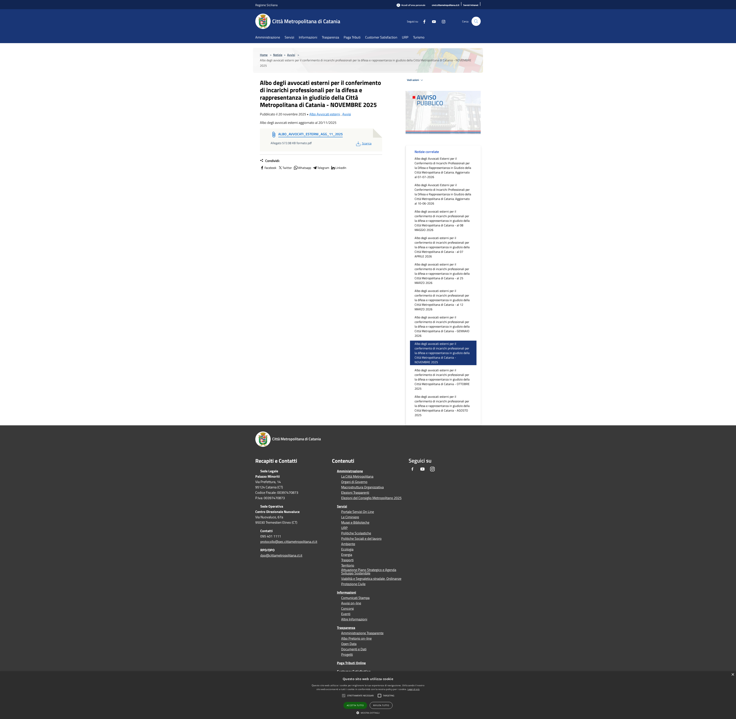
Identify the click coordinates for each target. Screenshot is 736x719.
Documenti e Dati (353, 649)
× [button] (732, 674)
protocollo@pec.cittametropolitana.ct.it (288, 541)
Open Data (348, 644)
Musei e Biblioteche (355, 522)
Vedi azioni (413, 80)
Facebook (270, 167)
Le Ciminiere (350, 517)
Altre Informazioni (354, 619)
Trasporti (347, 560)
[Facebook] (423, 21)
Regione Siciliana (266, 5)
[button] (360, 695)
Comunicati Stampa (355, 598)
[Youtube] (432, 21)
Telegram (323, 167)
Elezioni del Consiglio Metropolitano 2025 (371, 498)
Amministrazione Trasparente (362, 633)
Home (264, 55)
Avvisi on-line (351, 603)
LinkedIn (340, 167)
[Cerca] (476, 21)
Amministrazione (350, 471)
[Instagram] (442, 21)
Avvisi (291, 55)
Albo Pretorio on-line (356, 638)
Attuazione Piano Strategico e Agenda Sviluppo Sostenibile (368, 571)
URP (344, 528)
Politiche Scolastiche (356, 533)
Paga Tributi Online (351, 663)
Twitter (287, 167)
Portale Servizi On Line (357, 512)
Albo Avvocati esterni (324, 114)
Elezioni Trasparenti (355, 492)
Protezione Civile (353, 584)
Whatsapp (304, 167)
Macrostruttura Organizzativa (362, 487)
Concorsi (347, 608)
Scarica (366, 143)
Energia (346, 554)
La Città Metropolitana (357, 476)
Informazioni (346, 592)
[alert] (368, 695)
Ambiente (348, 544)
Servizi (342, 506)
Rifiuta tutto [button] (381, 705)
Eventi (345, 614)
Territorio (347, 565)
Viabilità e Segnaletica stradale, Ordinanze (371, 578)
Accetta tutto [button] (355, 705)
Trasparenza (346, 627)
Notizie (277, 55)
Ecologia (347, 549)
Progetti (347, 654)
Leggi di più (413, 689)
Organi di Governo (354, 482)
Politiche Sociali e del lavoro (361, 538)
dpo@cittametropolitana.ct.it (281, 555)
